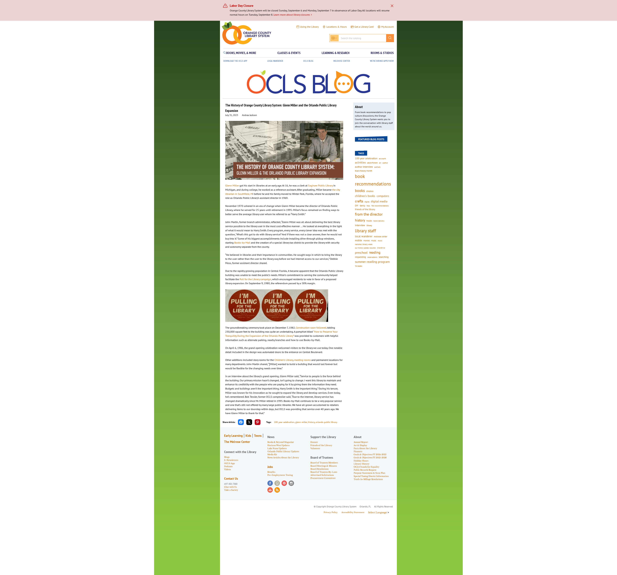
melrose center (380, 236)
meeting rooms (302, 360)
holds (369, 220)
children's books (365, 196)
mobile (358, 240)
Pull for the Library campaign (255, 279)
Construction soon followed (311, 327)
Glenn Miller (232, 185)
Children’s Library (283, 360)
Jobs (270, 467)
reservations (372, 257)
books (360, 190)
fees (368, 205)
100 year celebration (284, 422)
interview (360, 225)
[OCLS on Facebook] (270, 483)
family (362, 205)
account (382, 158)
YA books (358, 266)
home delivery (378, 221)
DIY (356, 205)
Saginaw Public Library (320, 185)
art (380, 163)
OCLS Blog (308, 61)
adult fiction (372, 162)
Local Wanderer (275, 61)
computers (383, 196)
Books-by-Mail (242, 242)
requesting (360, 256)
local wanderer (363, 236)
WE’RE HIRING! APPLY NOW (382, 61)
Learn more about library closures (292, 14)
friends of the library (365, 209)
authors (377, 167)
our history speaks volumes (365, 248)
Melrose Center (341, 61)
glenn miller (301, 422)
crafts (359, 201)
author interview (364, 166)
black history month (363, 170)
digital (367, 201)
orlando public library (326, 422)
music (373, 240)
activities (360, 162)
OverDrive (381, 248)
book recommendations (373, 180)
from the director (369, 214)
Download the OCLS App (235, 61)
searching (384, 256)
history (311, 422)
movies (366, 240)
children (369, 191)
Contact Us (231, 478)
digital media (379, 201)
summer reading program (372, 262)
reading (374, 252)
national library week (363, 244)
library (369, 225)
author (385, 163)
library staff (365, 230)
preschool (361, 252)
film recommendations (380, 206)
